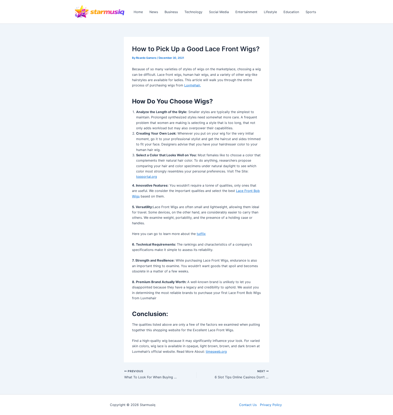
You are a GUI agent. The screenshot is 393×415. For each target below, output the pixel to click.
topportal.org (146, 177)
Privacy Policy (271, 405)
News (153, 12)
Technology (193, 12)
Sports (311, 12)
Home (138, 12)
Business (171, 12)
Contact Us (248, 405)
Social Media (219, 12)
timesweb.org (216, 351)
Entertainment (246, 12)
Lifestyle (270, 12)
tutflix (201, 234)
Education (291, 12)
